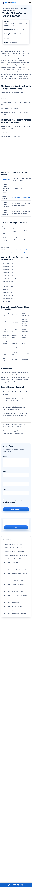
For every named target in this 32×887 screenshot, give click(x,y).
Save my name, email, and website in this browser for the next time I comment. (15, 501)
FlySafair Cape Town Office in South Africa (14, 551)
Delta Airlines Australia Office (11, 602)
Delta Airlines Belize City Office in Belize (13, 580)
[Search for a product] (26, 2)
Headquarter (6, 179)
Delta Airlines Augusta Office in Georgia (13, 610)
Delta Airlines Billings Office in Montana (13, 577)
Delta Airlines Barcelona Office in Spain (13, 588)
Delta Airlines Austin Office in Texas (12, 606)
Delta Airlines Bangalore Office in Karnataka (15, 595)
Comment (5, 456)
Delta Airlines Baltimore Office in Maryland (14, 599)
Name (4, 471)
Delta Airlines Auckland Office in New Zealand (15, 613)
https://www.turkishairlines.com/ (21, 197)
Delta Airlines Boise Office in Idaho (12, 559)
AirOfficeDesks (6, 8)
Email (4, 481)
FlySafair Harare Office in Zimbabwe (12, 544)
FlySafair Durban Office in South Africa (13, 548)
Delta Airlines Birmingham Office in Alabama (15, 573)
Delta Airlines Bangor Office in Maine (13, 591)
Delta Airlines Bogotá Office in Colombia (13, 562)
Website (5, 490)
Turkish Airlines (14, 8)
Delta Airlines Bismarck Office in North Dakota (15, 570)
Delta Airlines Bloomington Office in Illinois (14, 566)
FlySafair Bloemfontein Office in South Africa (15, 555)
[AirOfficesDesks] (8, 2)
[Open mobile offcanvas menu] (30, 3)
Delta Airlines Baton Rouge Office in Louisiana (15, 584)
